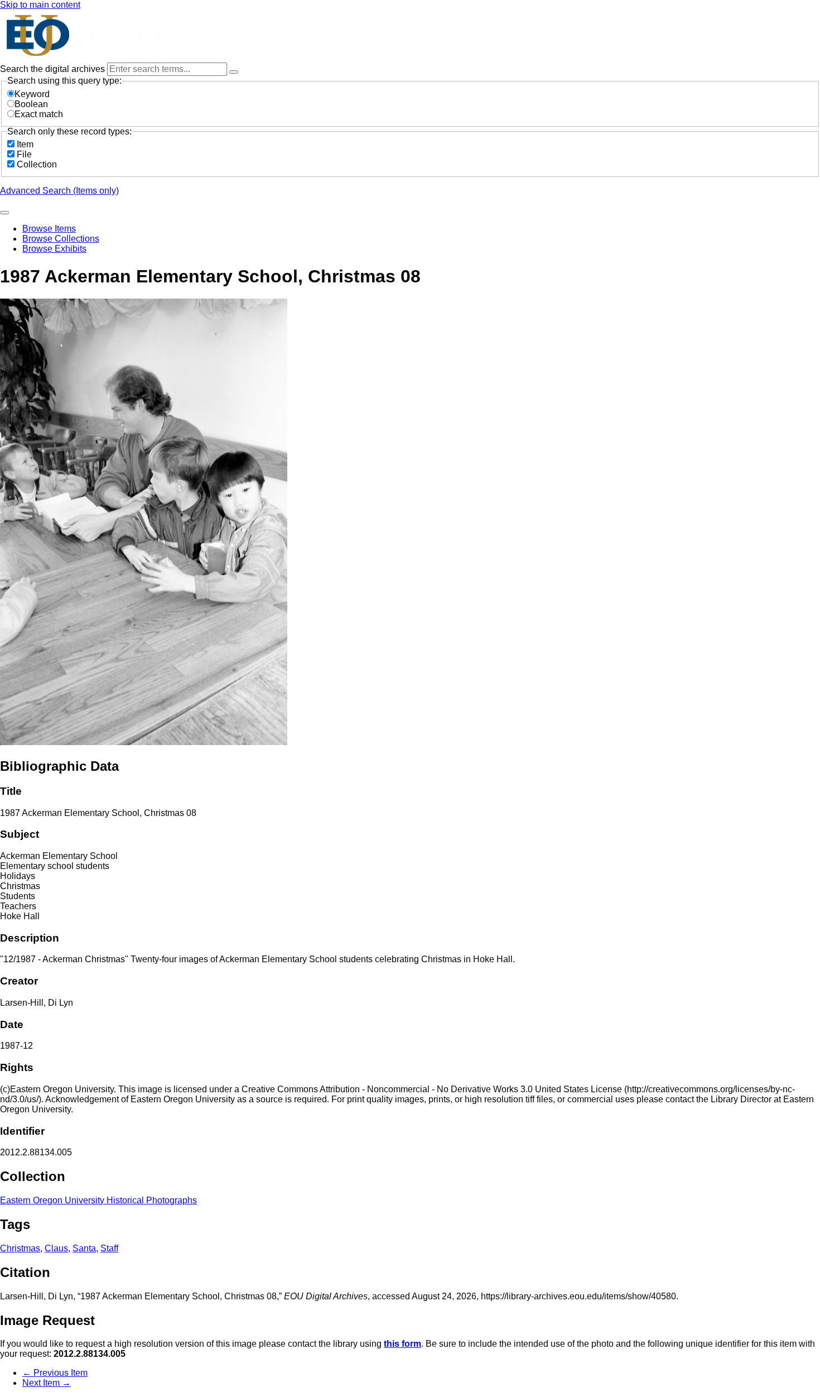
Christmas (20, 1248)
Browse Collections (60, 238)
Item (25, 144)
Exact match (39, 114)
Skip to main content (40, 4)
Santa (84, 1248)
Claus (56, 1248)
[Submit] (4, 212)
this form (402, 1343)
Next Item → (46, 1383)
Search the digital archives (53, 69)
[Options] (233, 72)
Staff (109, 1248)
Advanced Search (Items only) (59, 190)
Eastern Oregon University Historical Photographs (98, 1200)
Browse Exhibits (54, 248)
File (24, 154)
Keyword (32, 94)
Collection (37, 164)
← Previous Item (55, 1372)
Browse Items (49, 228)
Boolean (31, 104)
